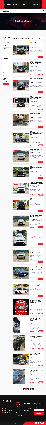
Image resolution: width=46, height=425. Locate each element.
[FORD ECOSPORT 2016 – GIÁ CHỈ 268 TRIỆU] (19, 376)
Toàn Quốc (15, 38)
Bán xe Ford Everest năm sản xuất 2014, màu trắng (35, 233)
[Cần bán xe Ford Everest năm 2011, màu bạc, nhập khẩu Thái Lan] (21, 256)
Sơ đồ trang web (26, 410)
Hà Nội (19, 38)
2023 (34, 171)
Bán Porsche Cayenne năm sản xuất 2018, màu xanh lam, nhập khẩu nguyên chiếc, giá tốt (36, 267)
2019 (34, 203)
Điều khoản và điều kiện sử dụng (19, 415)
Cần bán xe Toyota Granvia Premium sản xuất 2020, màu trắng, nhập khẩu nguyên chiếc (36, 284)
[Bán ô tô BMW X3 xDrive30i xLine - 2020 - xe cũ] (21, 359)
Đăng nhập (34, 4)
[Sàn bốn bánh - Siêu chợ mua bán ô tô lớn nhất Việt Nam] (6, 11)
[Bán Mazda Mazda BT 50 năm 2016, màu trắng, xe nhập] (21, 156)
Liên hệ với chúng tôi (27, 408)
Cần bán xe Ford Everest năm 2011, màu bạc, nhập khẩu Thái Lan (36, 250)
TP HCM (23, 38)
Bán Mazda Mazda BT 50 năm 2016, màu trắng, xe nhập (36, 216)
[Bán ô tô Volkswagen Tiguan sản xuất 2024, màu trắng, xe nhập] (21, 120)
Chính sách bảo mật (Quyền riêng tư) (19, 411)
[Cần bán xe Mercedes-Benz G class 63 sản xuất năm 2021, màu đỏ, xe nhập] (21, 85)
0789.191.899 (14, 4)
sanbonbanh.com (11, 423)
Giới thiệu (18, 404)
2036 (31, 388)
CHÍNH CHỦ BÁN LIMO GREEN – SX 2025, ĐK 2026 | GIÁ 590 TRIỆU (36, 319)
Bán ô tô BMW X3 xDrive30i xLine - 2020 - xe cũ (35, 354)
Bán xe (25, 406)
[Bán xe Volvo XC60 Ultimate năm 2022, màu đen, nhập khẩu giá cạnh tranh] (21, 102)
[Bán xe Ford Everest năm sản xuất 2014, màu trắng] (20, 238)
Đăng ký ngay (38, 413)
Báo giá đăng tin (41, 1)
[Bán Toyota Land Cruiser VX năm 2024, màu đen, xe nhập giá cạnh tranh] (21, 67)
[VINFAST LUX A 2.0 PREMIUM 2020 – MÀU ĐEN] (19, 343)
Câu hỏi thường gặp (27, 403)
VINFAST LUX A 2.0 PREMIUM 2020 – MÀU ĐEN (36, 337)
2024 (34, 66)
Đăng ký (38, 4)
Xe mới (32, 38)
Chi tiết (41, 56)
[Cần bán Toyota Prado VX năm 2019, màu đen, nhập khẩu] (21, 205)
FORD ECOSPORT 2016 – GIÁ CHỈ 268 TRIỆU (36, 371)
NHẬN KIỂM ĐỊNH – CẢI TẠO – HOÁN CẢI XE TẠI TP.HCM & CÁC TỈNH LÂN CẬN (36, 301)
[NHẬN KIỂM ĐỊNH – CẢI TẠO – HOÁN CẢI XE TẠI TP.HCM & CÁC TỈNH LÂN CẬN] (21, 307)
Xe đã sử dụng (28, 38)
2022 (34, 101)
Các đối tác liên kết (27, 405)
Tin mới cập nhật (19, 406)
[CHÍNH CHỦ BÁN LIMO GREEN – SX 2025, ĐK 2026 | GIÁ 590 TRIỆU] (16, 325)
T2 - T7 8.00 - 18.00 (21, 4)
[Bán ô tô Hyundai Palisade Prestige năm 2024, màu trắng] (21, 188)
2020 (34, 137)
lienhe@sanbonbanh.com (7, 4)
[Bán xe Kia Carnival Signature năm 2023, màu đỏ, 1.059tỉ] (21, 172)
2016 (34, 219)
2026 (41, 304)
